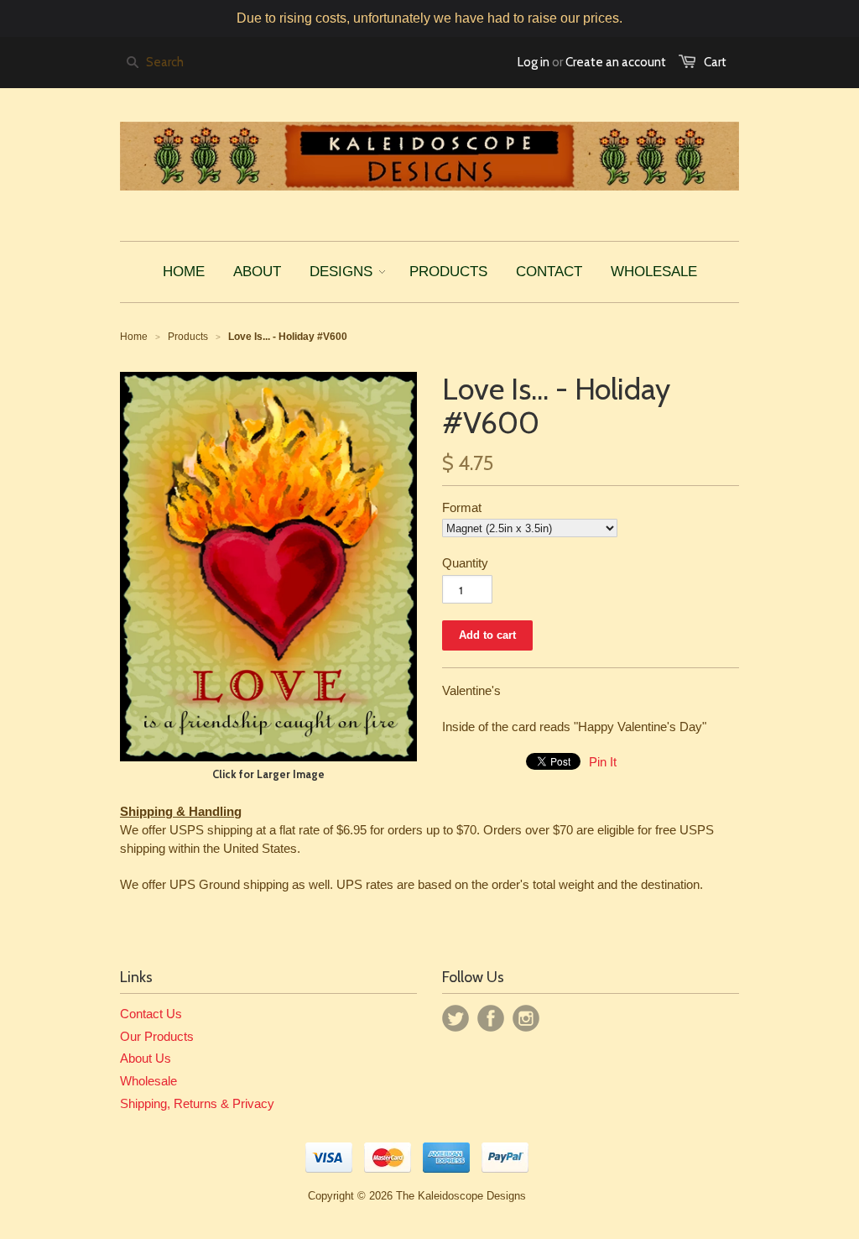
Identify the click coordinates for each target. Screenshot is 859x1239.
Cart (715, 62)
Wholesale (148, 1081)
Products (188, 336)
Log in (533, 62)
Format (462, 507)
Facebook (490, 1018)
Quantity (465, 563)
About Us (145, 1058)
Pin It (603, 762)
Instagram (526, 1018)
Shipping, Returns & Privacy (197, 1103)
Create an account (615, 62)
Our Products (157, 1036)
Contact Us (151, 1013)
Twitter (455, 1018)
